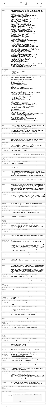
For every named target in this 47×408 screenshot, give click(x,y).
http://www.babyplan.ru (23, 111)
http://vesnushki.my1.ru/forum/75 (25, 115)
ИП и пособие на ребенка (15, 72)
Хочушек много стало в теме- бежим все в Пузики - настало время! (22, 146)
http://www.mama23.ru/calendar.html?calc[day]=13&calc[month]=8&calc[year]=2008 (23, 119)
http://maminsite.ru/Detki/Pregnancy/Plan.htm (18, 110)
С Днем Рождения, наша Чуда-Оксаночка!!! (18, 71)
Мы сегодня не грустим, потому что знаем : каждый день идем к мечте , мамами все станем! (26, 145)
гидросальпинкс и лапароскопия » (39, 403)
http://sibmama (22, 121)
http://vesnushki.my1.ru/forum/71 (30, 114)
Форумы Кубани (12, 406)
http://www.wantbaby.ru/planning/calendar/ (31, 120)
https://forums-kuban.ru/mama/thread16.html (25, 79)
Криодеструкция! (13, 73)
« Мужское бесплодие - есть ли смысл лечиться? (10, 403)
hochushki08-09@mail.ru (19, 117)
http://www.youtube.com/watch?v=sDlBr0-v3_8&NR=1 (19, 345)
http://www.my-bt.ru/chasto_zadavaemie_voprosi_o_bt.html (21, 112)
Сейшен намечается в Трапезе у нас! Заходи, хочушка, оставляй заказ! (23, 144)
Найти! (41, 6)
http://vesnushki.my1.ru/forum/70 (38, 113)
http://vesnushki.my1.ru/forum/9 (24, 116)
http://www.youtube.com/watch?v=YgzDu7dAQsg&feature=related (21, 356)
